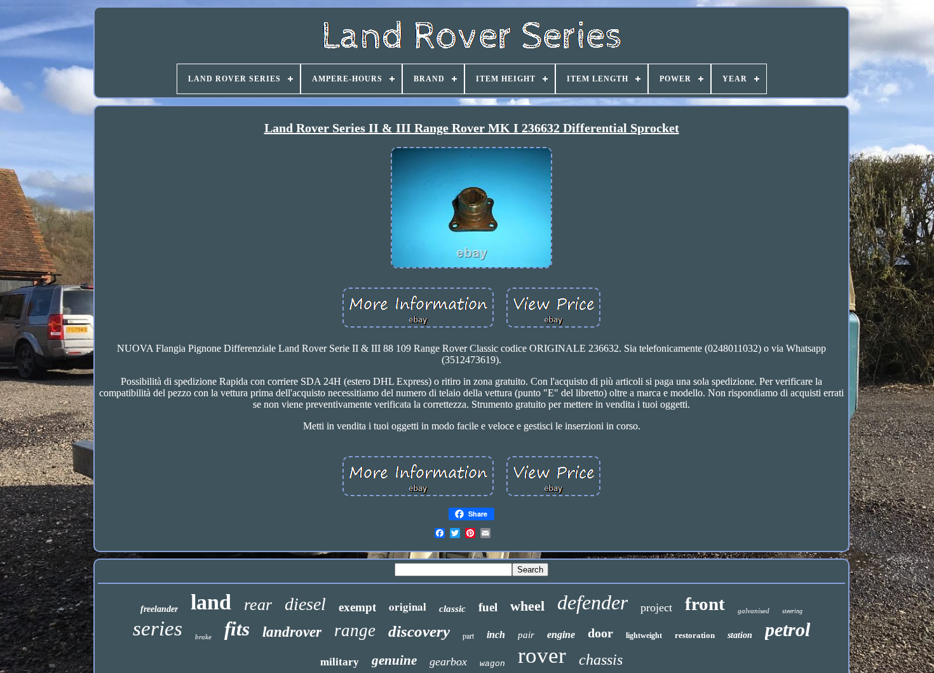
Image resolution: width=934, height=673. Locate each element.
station (740, 635)
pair (526, 635)
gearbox (448, 661)
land (211, 602)
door (600, 633)
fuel (487, 607)
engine (561, 634)
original (407, 606)
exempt (357, 607)
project (656, 607)
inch (496, 634)
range (355, 630)
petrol (787, 629)
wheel (527, 606)
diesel (305, 604)
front (705, 603)
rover (542, 655)
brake (203, 637)
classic (452, 609)
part (468, 635)
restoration (695, 635)
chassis (601, 659)
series (157, 628)
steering (792, 610)
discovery (419, 631)
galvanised (753, 610)
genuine (394, 660)
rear (258, 604)
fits (237, 629)
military (339, 662)
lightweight (644, 635)
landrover (291, 632)
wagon (492, 664)
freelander (159, 609)
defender (592, 602)
